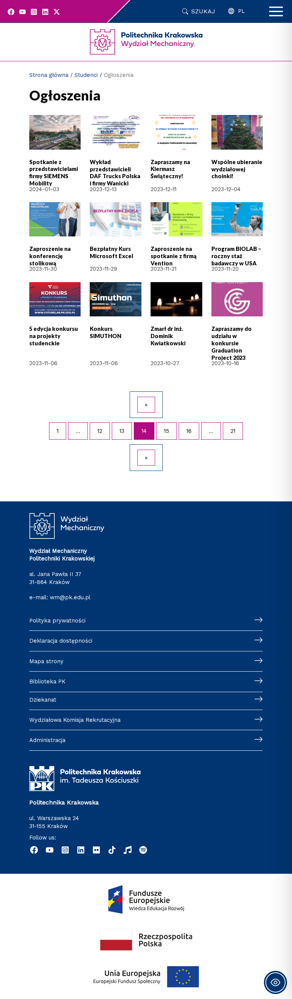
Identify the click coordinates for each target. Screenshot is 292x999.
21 (232, 431)
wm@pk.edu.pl (70, 597)
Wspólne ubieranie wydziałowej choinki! (236, 169)
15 (166, 431)
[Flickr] (96, 850)
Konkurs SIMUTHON (105, 332)
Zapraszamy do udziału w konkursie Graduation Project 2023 (231, 343)
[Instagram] (33, 11)
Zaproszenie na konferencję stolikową (50, 256)
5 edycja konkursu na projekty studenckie (53, 336)
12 (99, 431)
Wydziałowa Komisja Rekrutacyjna (75, 720)
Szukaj (203, 11)
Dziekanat (42, 699)
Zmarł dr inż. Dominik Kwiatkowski (168, 336)
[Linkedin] (45, 11)
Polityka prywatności (57, 620)
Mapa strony (46, 661)
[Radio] (127, 850)
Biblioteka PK (47, 681)
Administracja (47, 740)
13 (121, 431)
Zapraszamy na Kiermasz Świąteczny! (170, 169)
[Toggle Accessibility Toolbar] (275, 982)
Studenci (86, 75)
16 (189, 431)
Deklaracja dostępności (60, 640)
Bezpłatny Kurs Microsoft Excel (111, 252)
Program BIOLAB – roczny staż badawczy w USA (236, 256)
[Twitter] (56, 11)
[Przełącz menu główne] (276, 11)
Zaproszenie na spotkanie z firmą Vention (174, 256)
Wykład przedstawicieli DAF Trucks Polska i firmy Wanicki (115, 173)
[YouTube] (22, 11)
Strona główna (48, 75)
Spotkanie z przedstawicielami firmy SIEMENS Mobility (53, 173)
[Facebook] (11, 11)
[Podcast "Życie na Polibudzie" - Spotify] (143, 850)
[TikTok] (112, 850)
